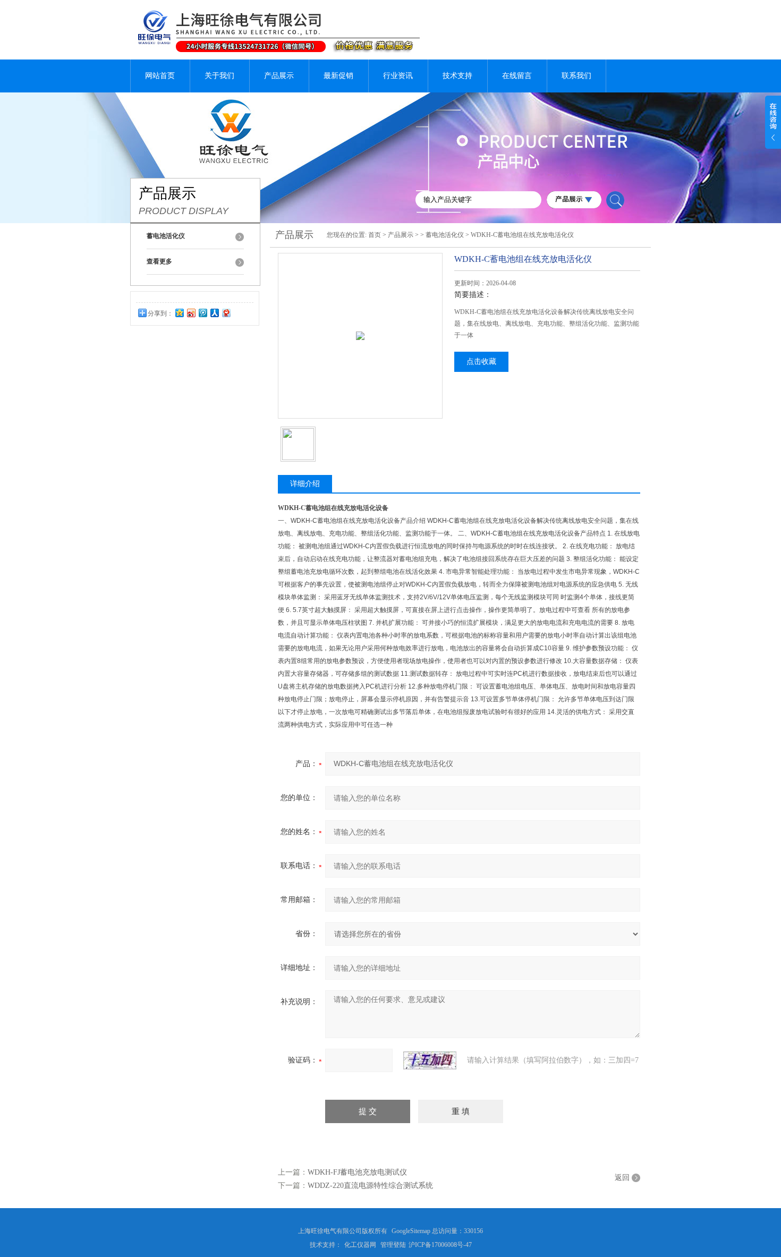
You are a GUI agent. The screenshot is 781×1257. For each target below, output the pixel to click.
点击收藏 (481, 362)
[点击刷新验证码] (429, 1060)
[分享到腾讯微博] (202, 312)
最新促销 (338, 76)
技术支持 (457, 76)
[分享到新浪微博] (191, 312)
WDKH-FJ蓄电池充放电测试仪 (357, 1172)
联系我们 (576, 76)
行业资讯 (398, 76)
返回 (622, 1178)
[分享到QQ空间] (179, 312)
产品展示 (279, 76)
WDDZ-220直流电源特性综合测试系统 (370, 1186)
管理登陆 (393, 1244)
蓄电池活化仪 (445, 235)
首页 (374, 235)
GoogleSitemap (411, 1231)
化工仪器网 (360, 1244)
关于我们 (219, 76)
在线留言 (517, 76)
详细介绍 (305, 484)
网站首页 (160, 76)
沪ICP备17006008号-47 (440, 1244)
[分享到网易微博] (226, 312)
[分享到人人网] (214, 312)
